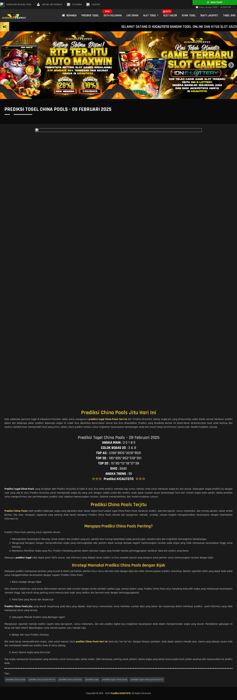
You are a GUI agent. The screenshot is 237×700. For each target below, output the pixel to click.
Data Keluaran (113, 15)
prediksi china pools (15, 679)
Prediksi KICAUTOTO (121, 693)
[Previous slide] (6, 65)
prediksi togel (92, 679)
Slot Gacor (170, 15)
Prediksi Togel (90, 15)
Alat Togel (149, 15)
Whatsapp (216, 2)
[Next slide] (231, 65)
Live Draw (132, 15)
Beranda (71, 15)
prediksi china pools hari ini (42, 679)
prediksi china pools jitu (70, 679)
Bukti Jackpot (209, 15)
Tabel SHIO (229, 15)
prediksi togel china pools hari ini (147, 679)
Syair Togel (189, 15)
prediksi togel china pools (114, 679)
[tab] (117, 96)
